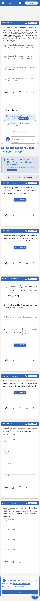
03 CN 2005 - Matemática (10, 23)
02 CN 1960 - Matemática (10, 231)
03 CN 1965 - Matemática (10, 279)
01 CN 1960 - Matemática (10, 183)
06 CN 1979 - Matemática (10, 503)
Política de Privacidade (21, 584)
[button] (31, 3)
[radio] (5, 35)
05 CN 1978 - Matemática (10, 424)
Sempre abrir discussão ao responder (21, 124)
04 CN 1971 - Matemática (10, 376)
